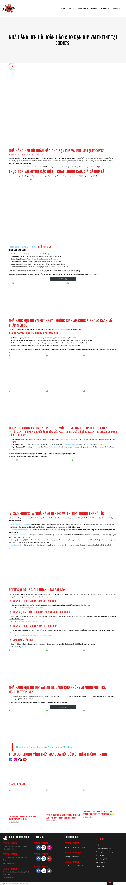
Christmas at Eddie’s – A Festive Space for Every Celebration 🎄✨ (98, 813)
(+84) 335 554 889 (8, 877)
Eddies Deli (15, 154)
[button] (71, 8)
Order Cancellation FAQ (103, 848)
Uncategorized (26, 154)
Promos (93, 8)
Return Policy (100, 862)
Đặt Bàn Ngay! (63, 279)
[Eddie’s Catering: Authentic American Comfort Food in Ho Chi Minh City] (63, 800)
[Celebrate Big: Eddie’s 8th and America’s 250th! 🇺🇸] (26, 801)
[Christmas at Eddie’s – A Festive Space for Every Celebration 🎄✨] (100, 798)
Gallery (104, 8)
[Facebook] (10, 759)
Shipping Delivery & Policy (104, 852)
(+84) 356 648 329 (8, 863)
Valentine (67, 158)
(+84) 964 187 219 (8, 849)
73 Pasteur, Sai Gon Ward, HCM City (15, 846)
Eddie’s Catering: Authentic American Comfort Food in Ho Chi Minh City (63, 816)
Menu (70, 8)
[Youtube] (49, 858)
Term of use (100, 855)
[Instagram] (15, 759)
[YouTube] (25, 759)
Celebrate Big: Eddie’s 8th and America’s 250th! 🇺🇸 (22, 818)
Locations (81, 8)
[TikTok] (20, 759)
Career (115, 8)
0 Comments (38, 154)
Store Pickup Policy (102, 859)
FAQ (97, 845)
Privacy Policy (100, 866)
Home (62, 8)
